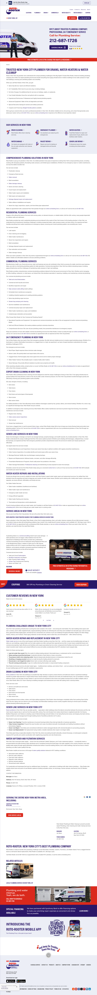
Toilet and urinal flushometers (17, 279)
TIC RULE (8, 992)
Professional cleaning (31, 464)
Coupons (87, 13)
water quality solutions (39, 750)
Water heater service (12, 641)
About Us (58, 965)
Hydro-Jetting (21, 559)
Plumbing (37, 13)
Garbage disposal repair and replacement (20, 199)
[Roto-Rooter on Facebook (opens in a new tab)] (79, 989)
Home (7, 64)
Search (88, 9)
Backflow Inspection (14, 557)
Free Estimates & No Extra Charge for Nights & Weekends (48, 59)
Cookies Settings (5, 988)
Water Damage (78, 13)
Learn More (83, 911)
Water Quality (66, 13)
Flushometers (22, 555)
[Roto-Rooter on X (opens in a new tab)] (81, 989)
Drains (46, 13)
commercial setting (24, 536)
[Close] (16, 986)
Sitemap (82, 965)
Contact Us (77, 9)
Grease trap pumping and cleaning (18, 301)
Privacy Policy (49, 989)
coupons (39, 572)
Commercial (55, 13)
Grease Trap (12, 561)
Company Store (66, 965)
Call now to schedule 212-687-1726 (14, 899)
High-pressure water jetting (16, 289)
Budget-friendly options (29, 108)
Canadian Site (75, 965)
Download (86, 3)
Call (85, 18)
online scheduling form (41, 113)
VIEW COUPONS (81, 584)
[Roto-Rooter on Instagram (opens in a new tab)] (87, 989)
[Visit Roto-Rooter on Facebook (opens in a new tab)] (87, 797)
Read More (9, 566)
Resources (83, 9)
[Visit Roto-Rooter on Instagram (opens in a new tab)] (90, 797)
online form (52, 468)
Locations (28, 13)
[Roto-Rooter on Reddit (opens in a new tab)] (73, 989)
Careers (71, 9)
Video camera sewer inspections (18, 417)
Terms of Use (57, 989)
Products (51, 965)
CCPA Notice (65, 989)
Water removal (13, 177)
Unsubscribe (40, 989)
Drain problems (10, 674)
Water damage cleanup (15, 183)
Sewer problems (10, 710)
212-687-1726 (63, 40)
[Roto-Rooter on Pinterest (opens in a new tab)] (84, 989)
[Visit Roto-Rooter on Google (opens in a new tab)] (84, 797)
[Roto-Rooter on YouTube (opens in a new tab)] (76, 989)
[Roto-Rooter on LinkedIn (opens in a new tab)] (90, 989)
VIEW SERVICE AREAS (14, 815)
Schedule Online (57, 47)
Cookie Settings (32, 989)
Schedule (73, 18)
